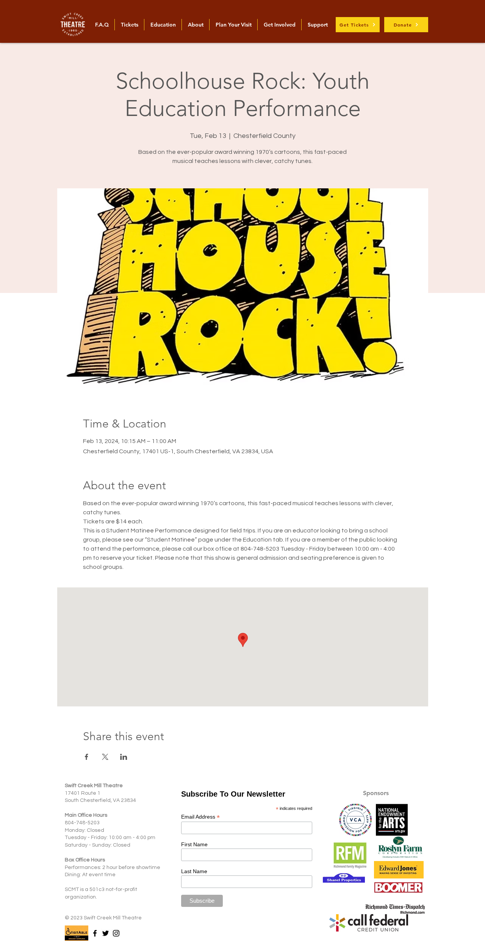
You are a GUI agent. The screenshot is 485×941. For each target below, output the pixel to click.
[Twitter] (105, 933)
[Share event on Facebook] (86, 757)
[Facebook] (95, 933)
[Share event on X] (105, 757)
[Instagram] (116, 933)
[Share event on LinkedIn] (123, 757)
